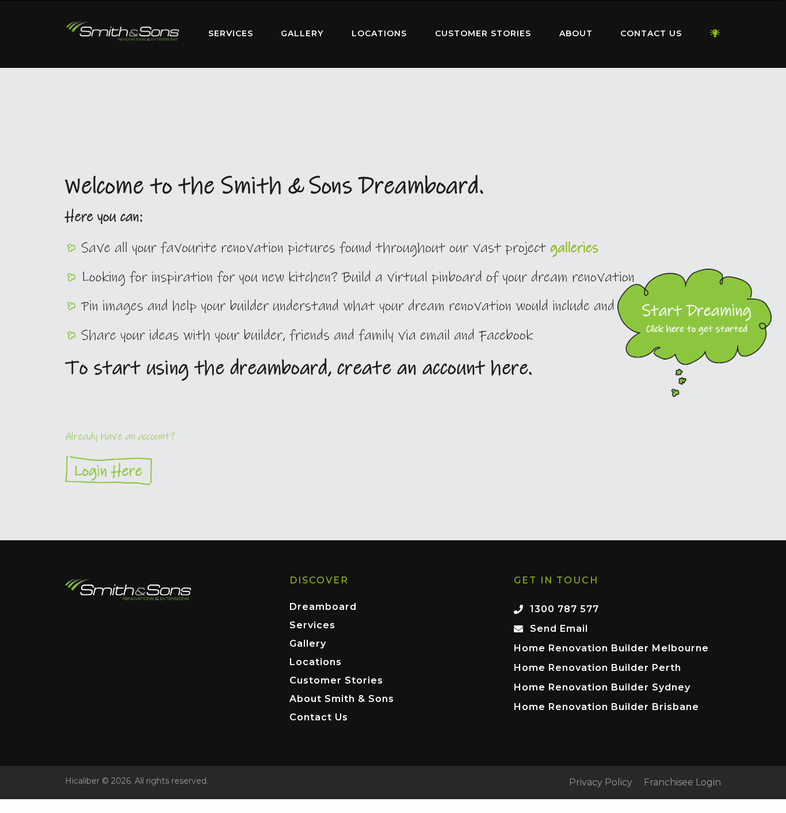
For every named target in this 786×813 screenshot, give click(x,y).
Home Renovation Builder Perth (597, 667)
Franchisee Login (682, 782)
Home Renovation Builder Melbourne (611, 648)
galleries (574, 248)
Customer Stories (483, 33)
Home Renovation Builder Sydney (602, 687)
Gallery (302, 33)
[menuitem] (122, 34)
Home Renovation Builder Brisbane (606, 706)
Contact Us (651, 33)
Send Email (559, 628)
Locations (379, 33)
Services (230, 33)
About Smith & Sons (341, 699)
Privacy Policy (600, 782)
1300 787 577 (564, 609)
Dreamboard (323, 607)
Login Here (393, 470)
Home (122, 31)
